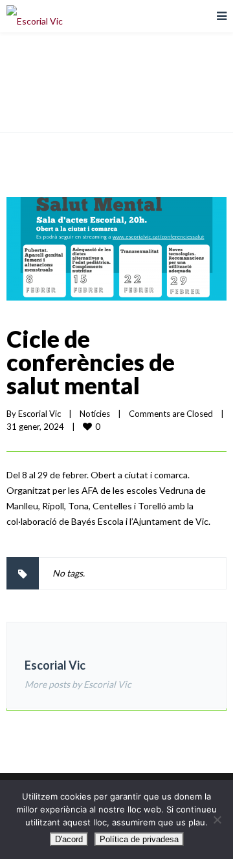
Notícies (95, 413)
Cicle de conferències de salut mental (90, 361)
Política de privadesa (139, 839)
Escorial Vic (39, 413)
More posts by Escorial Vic (78, 684)
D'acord (69, 839)
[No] (216, 819)
